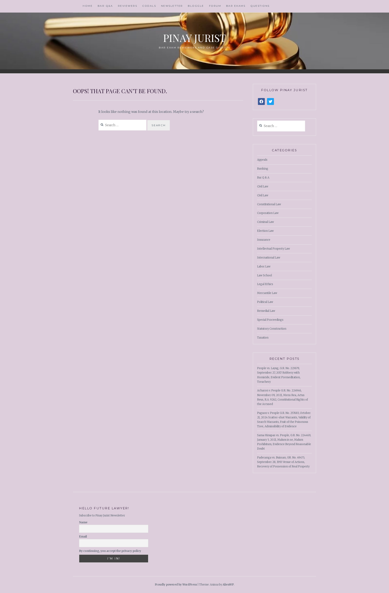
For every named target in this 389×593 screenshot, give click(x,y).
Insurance (263, 239)
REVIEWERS (127, 5)
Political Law (265, 302)
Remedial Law (266, 311)
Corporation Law (268, 213)
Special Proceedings (270, 320)
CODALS (149, 5)
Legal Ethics (265, 284)
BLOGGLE (196, 5)
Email (83, 536)
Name (83, 522)
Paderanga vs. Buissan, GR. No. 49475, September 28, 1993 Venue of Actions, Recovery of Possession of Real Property (283, 462)
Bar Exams (236, 5)
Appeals (262, 159)
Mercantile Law (267, 293)
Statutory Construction (271, 328)
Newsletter (172, 5)
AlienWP (228, 584)
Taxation (262, 337)
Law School (264, 275)
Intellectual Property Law (273, 248)
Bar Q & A (263, 177)
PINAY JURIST (194, 38)
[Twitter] (270, 102)
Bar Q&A (105, 5)
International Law (268, 257)
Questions (260, 5)
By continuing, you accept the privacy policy (110, 551)
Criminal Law (265, 222)
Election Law (265, 231)
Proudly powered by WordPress (176, 584)
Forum (215, 5)
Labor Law (263, 266)
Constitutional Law (269, 204)
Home (88, 5)
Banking (262, 168)
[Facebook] (261, 102)
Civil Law (262, 186)
